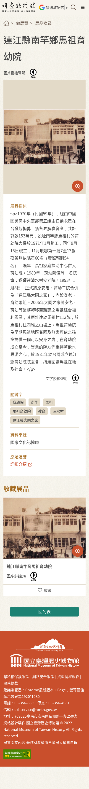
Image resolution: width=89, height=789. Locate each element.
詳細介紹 (18, 464)
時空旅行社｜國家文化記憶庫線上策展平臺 (19, 7)
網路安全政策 (43, 676)
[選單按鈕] (83, 7)
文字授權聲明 (57, 378)
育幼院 (18, 402)
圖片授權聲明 (14, 73)
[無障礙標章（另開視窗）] (17, 754)
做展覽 (22, 23)
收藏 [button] (47, 590)
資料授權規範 (68, 676)
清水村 (58, 411)
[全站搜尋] (74, 7)
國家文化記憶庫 (44, 645)
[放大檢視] (44, 528)
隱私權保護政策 (16, 676)
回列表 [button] (44, 611)
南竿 (34, 402)
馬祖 (49, 402)
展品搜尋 (43, 23)
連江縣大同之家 (25, 420)
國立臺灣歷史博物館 (44, 660)
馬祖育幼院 (22, 411)
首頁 (6, 23)
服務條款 (10, 683)
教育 (41, 411)
